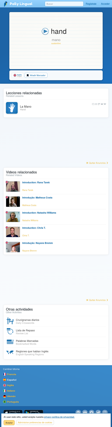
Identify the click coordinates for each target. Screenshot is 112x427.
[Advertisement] (56, 140)
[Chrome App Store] (78, 413)
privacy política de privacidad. (59, 417)
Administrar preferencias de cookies (35, 422)
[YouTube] (85, 413)
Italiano (11, 390)
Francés (11, 374)
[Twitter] (98, 413)
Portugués (13, 401)
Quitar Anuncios (97, 163)
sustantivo (56, 43)
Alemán (11, 396)
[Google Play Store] (33, 413)
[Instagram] (105, 413)
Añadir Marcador (37, 75)
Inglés (10, 385)
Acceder (105, 3)
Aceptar (9, 422)
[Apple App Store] (13, 413)
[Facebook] (92, 413)
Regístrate (91, 3)
